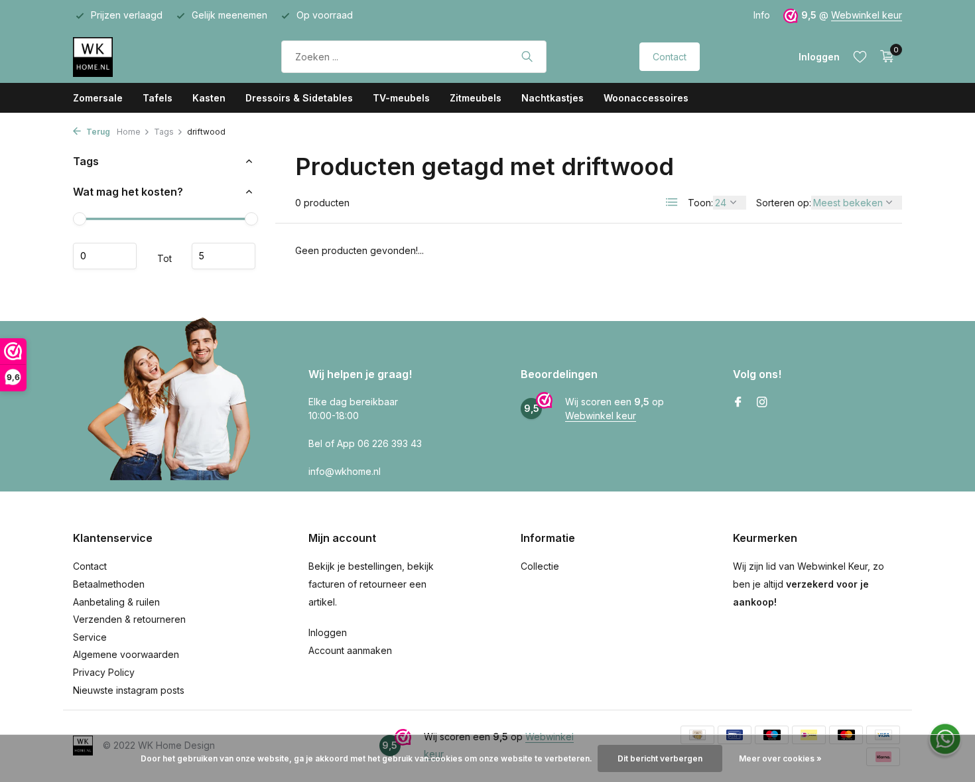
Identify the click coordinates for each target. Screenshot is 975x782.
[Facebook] (738, 403)
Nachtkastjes (552, 97)
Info (761, 15)
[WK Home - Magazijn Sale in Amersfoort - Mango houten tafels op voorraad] (131, 56)
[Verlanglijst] (860, 56)
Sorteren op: (783, 202)
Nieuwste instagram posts (128, 690)
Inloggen (327, 632)
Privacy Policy (104, 672)
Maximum (223, 256)
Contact (669, 56)
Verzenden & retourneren (129, 619)
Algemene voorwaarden (126, 654)
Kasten (209, 97)
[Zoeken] (527, 56)
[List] (672, 202)
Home (129, 132)
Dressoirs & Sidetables (299, 97)
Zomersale (98, 97)
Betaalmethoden (109, 584)
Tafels (157, 97)
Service (90, 637)
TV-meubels (401, 97)
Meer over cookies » (780, 758)
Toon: (700, 202)
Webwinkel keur (866, 15)
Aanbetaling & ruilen (116, 602)
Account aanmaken (350, 650)
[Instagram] (762, 403)
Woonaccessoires (646, 97)
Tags (164, 132)
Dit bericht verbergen (660, 758)
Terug (97, 132)
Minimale (105, 256)
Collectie (540, 566)
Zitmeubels (475, 97)
